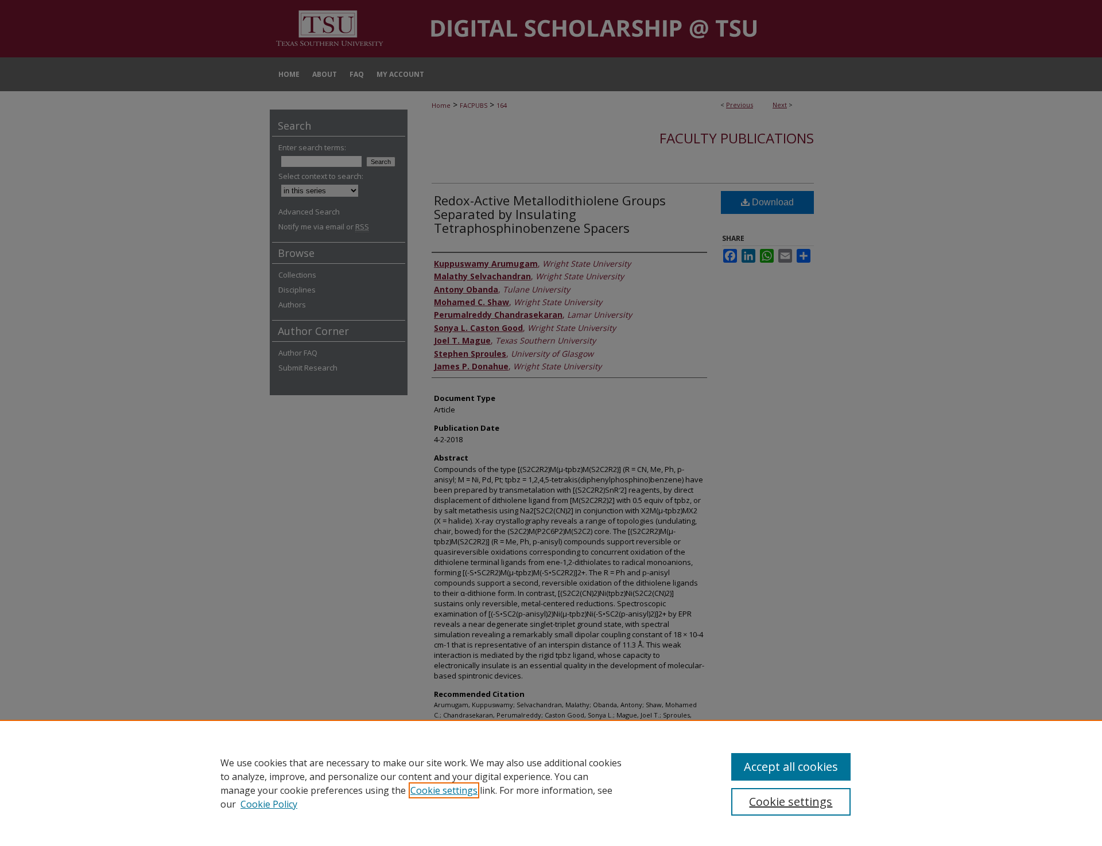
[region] (551, 783)
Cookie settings (444, 790)
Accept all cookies (791, 766)
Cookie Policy (268, 804)
